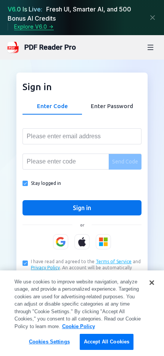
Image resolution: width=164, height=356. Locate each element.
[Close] (152, 17)
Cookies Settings (49, 342)
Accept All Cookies (106, 342)
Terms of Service (114, 261)
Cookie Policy (78, 326)
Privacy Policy (45, 267)
